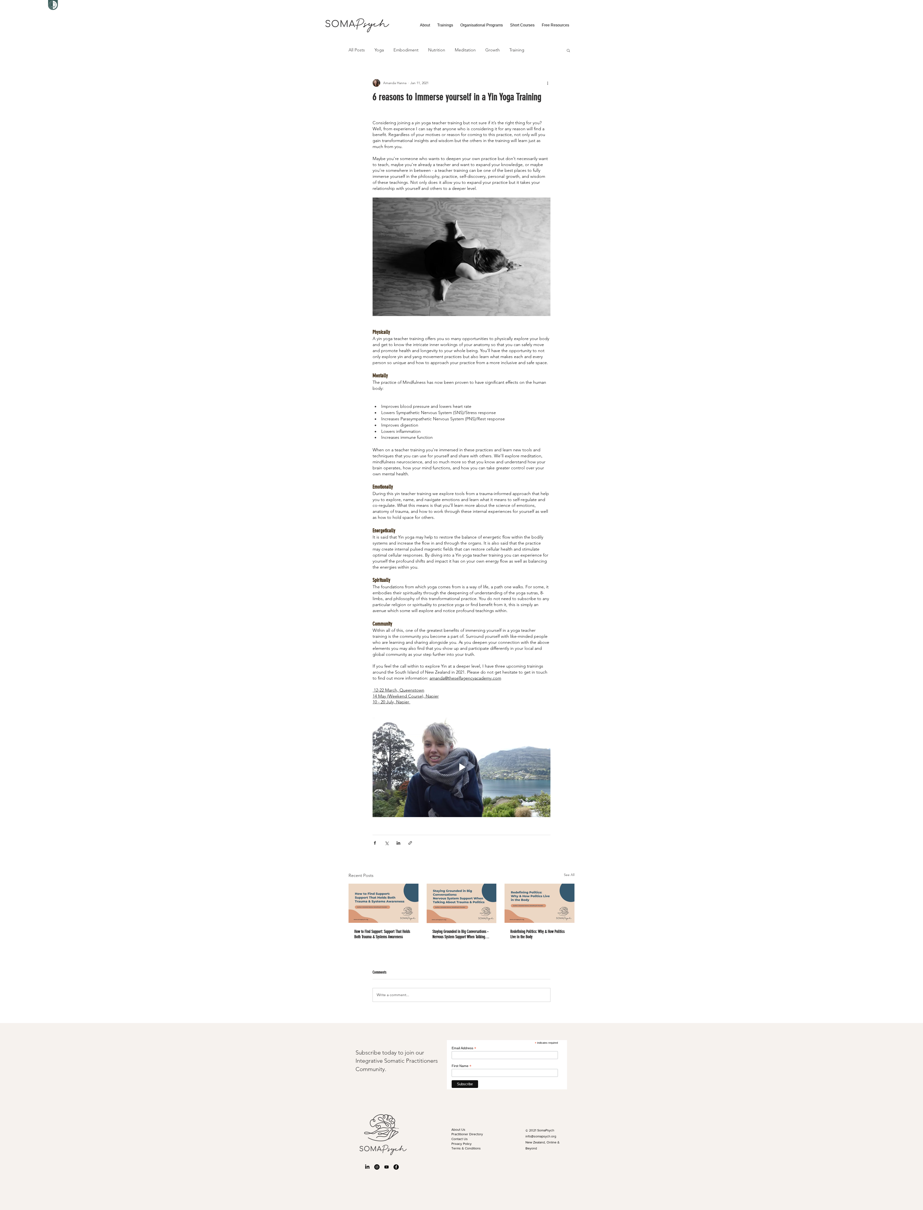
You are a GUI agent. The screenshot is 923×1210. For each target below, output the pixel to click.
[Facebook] (396, 1167)
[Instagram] (377, 1167)
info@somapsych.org (540, 1136)
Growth (492, 50)
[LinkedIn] (367, 1167)
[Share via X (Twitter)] (386, 843)
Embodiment (405, 50)
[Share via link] (410, 843)
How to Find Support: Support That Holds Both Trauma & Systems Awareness (382, 934)
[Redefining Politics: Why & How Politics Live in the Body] (539, 903)
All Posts (357, 50)
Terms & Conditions (466, 1148)
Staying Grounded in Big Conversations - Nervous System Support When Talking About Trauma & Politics (460, 934)
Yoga (379, 50)
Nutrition (436, 50)
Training (516, 50)
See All (569, 875)
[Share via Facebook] (375, 843)
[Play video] (461, 767)
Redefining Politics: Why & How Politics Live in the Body (537, 934)
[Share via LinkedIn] (398, 843)
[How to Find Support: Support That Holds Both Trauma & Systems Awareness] (383, 903)
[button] (445, 25)
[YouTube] (386, 1167)
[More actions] (547, 83)
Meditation (465, 50)
